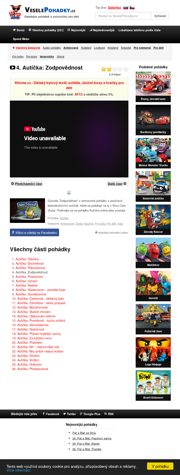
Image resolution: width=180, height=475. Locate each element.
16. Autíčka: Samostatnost (30, 325)
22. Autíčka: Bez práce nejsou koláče (37, 351)
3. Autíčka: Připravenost (28, 267)
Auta (120, 223)
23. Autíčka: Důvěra (26, 355)
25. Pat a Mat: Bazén (86, 443)
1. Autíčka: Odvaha (25, 259)
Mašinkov (153, 265)
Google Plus (92, 414)
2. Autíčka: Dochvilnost (28, 263)
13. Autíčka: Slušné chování (31, 311)
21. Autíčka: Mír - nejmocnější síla (35, 347)
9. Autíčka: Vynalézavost (29, 294)
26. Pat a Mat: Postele (86, 449)
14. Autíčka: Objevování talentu (34, 316)
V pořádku (160, 466)
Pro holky (17, 56)
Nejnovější (78, 30)
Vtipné (60, 56)
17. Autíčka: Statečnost (28, 329)
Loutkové (99, 47)
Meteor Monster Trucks (153, 165)
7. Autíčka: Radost (25, 285)
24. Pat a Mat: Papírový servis (92, 438)
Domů (21, 30)
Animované (67, 223)
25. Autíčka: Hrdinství (27, 364)
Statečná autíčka (153, 198)
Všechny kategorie (28, 48)
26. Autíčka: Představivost (30, 369)
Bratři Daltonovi (153, 397)
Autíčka (64, 218)
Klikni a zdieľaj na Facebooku (36, 232)
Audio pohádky (52, 47)
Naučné (89, 223)
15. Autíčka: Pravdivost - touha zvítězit (38, 320)
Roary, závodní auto (153, 99)
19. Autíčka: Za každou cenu (32, 338)
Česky (79, 223)
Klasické (126, 47)
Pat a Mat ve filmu (84, 433)
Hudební (86, 47)
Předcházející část (28, 183)
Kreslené (113, 47)
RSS (110, 414)
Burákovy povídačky (153, 132)
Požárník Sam (153, 331)
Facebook (52, 414)
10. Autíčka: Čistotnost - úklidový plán (38, 298)
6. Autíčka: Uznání (25, 281)
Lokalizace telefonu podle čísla (139, 30)
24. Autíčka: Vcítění (25, 360)
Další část (115, 183)
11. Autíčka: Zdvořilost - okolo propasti (38, 303)
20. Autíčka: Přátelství (27, 342)
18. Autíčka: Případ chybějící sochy (36, 333)
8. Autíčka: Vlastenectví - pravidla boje (38, 289)
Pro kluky (31, 56)
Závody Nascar (153, 232)
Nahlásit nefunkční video (113, 232)
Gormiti (153, 298)
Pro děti (111, 223)
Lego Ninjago (153, 364)
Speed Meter (21, 39)
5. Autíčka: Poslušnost (27, 276)
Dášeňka (114, 7)
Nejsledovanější (104, 30)
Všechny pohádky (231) (47, 30)
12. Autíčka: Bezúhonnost (30, 307)
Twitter (71, 414)
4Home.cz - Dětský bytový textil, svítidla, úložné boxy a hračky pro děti (69, 85)
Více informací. (19, 470)
